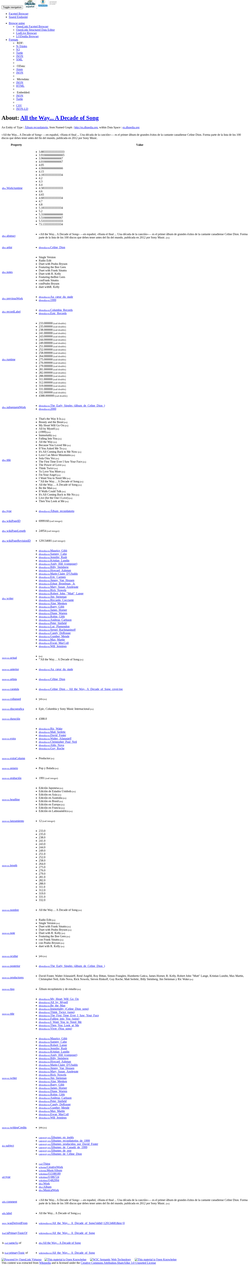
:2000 (47, 408)
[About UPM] (48, 7)
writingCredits (14, 1127)
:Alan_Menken (53, 603)
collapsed (11, 698)
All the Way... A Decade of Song (59, 117)
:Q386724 (49, 1176)
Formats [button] (13, 39)
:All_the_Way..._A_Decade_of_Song (67, 1233)
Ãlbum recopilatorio (36, 127)
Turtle (19, 52)
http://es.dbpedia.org (86, 127)
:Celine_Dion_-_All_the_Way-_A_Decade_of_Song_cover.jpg (81, 689)
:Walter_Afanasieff (55, 738)
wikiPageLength (14, 530)
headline (11, 799)
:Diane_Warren (53, 613)
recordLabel (11, 311)
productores (13, 977)
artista (9, 679)
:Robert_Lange (53, 1045)
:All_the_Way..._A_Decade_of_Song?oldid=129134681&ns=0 (82, 1223)
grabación (11, 778)
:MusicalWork (49, 1190)
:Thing (44, 1163)
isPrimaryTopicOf (14, 1233)
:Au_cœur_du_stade (56, 296)
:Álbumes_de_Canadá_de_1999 (63, 1147)
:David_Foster (52, 735)
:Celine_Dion (52, 247)
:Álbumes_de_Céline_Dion (60, 1153)
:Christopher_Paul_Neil (58, 741)
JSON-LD (22, 108)
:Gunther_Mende (54, 636)
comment (9, 1201)
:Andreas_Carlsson (55, 619)
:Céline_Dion (52, 679)
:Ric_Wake (50, 728)
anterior (10, 669)
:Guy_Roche (51, 748)
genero (10, 768)
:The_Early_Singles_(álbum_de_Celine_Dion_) (72, 405)
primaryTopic (15, 1252)
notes (7, 272)
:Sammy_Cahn (53, 553)
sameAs (11, 1242)
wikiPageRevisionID (16, 540)
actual (9, 657)
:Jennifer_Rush (53, 557)
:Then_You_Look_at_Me (59, 1025)
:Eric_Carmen (52, 577)
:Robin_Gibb (52, 616)
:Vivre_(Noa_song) (55, 1028)
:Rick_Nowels (52, 590)
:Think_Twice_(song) (57, 1012)
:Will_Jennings (53, 646)
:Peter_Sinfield (53, 623)
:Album (45, 1186)
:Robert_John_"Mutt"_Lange (61, 593)
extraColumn (13, 758)
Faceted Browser (18, 13)
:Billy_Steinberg (53, 567)
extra (9, 738)
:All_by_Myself (53, 1002)
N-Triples (21, 46)
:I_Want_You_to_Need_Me (60, 1022)
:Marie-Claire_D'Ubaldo (58, 573)
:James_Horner (53, 609)
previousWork (12, 298)
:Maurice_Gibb (53, 550)
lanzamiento (13, 820)
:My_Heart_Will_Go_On (59, 998)
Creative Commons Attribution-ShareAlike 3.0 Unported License (118, 1262)
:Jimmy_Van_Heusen (56, 580)
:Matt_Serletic (52, 731)
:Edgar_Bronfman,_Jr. (57, 583)
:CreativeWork (51, 1167)
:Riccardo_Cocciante (56, 600)
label (7, 1213)
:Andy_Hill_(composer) (58, 563)
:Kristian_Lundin (54, 560)
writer (7, 598)
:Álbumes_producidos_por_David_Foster (68, 1143)
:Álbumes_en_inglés (56, 1137)
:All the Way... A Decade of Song (60, 1242)
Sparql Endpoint (18, 16)
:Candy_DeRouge (55, 633)
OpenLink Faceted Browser (32, 26)
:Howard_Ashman (55, 570)
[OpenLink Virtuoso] (21, 1259)
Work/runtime (12, 188)
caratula (10, 689)
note (8, 933)
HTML (20, 85)
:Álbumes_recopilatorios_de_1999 (64, 1140)
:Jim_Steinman (53, 596)
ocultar (10, 956)
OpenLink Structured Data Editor (35, 29)
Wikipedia (45, 1262)
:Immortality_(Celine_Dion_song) (64, 1008)
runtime (8, 359)
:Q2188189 (50, 1173)
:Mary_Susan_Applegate (58, 586)
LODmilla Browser (27, 36)
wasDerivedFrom (14, 1223)
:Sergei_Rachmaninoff (57, 629)
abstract (8, 235)
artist (7, 247)
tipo (8, 989)
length (9, 865)
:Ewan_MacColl (54, 642)
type (7, 511)
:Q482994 (49, 1180)
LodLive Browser (26, 33)
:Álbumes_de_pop (55, 1150)
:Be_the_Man (52, 1005)
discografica (13, 708)
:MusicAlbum (50, 1170)
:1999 (47, 300)
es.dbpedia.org (131, 127)
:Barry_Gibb (51, 606)
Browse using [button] (17, 23)
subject (8, 1145)
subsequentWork (14, 407)
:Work (44, 1183)
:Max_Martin (52, 639)
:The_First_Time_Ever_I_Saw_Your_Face (69, 1015)
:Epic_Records (53, 313)
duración (11, 718)
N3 (18, 49)
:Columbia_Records (56, 310)
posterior (11, 965)
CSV (19, 105)
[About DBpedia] (30, 7)
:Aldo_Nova (51, 745)
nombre (10, 909)
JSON (19, 56)
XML (19, 59)
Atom (19, 69)
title (6, 459)
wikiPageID (11, 520)
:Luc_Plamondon (54, 626)
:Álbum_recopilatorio (56, 511)
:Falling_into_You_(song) (59, 1018)
